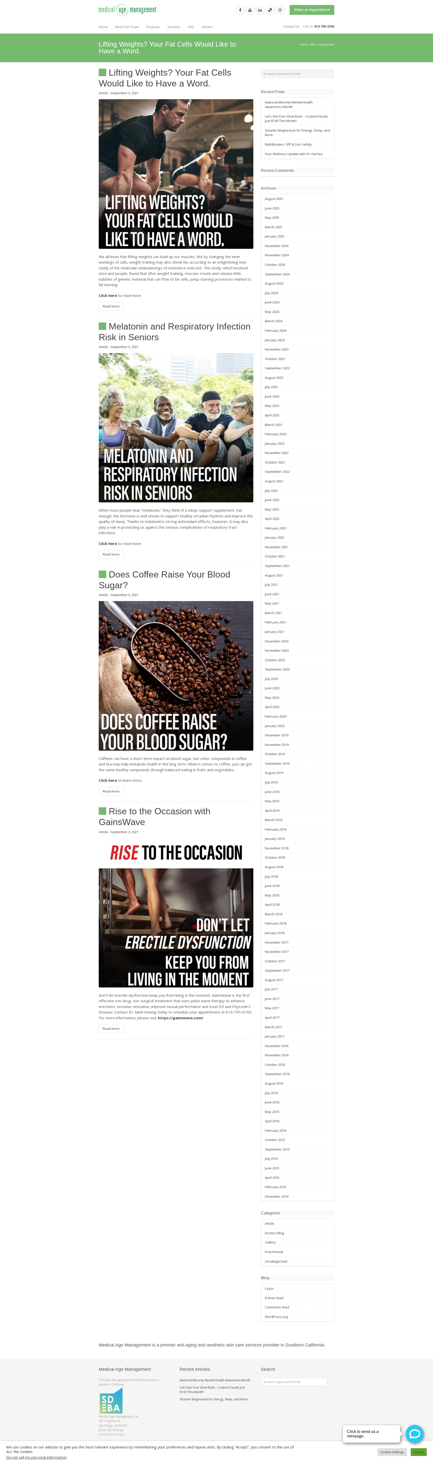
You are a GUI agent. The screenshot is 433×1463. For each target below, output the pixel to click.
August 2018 (274, 867)
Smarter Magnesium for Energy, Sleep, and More (214, 1399)
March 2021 (273, 613)
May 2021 (272, 603)
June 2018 (272, 885)
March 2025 (273, 227)
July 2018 (271, 876)
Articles (206, 27)
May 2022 (272, 509)
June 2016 (272, 1102)
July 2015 (271, 1158)
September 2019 (277, 763)
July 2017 (271, 989)
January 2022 (274, 537)
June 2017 (272, 998)
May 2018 (272, 895)
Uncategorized (276, 1261)
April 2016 (272, 1121)
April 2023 (272, 415)
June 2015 (272, 1168)
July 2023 (271, 387)
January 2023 (274, 443)
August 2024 (274, 283)
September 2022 (277, 471)
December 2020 (276, 641)
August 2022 (274, 481)
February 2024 (275, 330)
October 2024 (275, 264)
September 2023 (277, 368)
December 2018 (276, 848)
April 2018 (272, 904)
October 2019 (275, 754)
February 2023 (275, 434)
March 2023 (273, 424)
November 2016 (277, 1055)
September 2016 (277, 1074)
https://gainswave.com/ (180, 1017)
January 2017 (274, 1036)
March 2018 (273, 914)
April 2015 (272, 1177)
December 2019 (276, 735)
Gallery (270, 1242)
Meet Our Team (127, 27)
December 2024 (276, 246)
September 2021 (277, 566)
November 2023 (277, 349)
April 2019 (272, 810)
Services (173, 27)
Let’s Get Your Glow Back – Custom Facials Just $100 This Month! (296, 118)
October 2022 (275, 462)
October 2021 (275, 556)
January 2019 (274, 838)
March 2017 (273, 1027)
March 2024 (273, 321)
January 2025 (274, 236)
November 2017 (277, 951)
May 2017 (272, 1008)
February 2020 (275, 716)
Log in (269, 1288)
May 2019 (272, 801)
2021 (313, 44)
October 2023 (275, 359)
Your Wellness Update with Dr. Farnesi (294, 154)
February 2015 (275, 1187)
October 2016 (275, 1064)
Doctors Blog (274, 1233)
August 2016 (274, 1083)
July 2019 (271, 782)
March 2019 (273, 820)
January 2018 (274, 933)
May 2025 (272, 217)
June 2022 (272, 500)
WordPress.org (276, 1316)
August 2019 (274, 772)
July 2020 (271, 679)
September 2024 (277, 274)
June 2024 (272, 302)
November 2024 (277, 255)
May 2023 (272, 405)
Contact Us (291, 26)
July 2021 (271, 584)
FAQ (191, 27)
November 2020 (277, 650)
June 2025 (272, 208)
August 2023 (274, 377)
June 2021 (272, 594)
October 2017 (275, 961)
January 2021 (274, 631)
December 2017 (276, 942)
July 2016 (271, 1093)
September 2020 (277, 669)
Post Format (274, 1252)
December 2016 (276, 1046)
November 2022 (277, 453)
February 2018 (275, 923)
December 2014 (276, 1196)
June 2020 (272, 688)
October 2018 (275, 857)
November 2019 (277, 744)
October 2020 (275, 660)
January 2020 (274, 726)
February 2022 (275, 528)
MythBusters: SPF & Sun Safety (288, 144)
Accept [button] (419, 1452)
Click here (108, 295)
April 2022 (272, 518)
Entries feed (274, 1298)
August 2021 (274, 575)
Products (153, 27)
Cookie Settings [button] (392, 1452)
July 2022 (271, 490)
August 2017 (274, 980)
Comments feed (277, 1307)
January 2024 (274, 340)
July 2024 (271, 293)
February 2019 (275, 829)
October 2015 (275, 1140)
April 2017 (272, 1017)
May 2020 (272, 697)
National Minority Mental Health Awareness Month (289, 104)
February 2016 (275, 1130)
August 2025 (274, 198)
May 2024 (272, 311)
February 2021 (275, 622)
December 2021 (276, 547)
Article (103, 93)
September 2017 (277, 970)
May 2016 (272, 1111)
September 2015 (277, 1149)
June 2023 (272, 396)
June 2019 (272, 792)
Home (103, 27)
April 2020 (272, 707)
